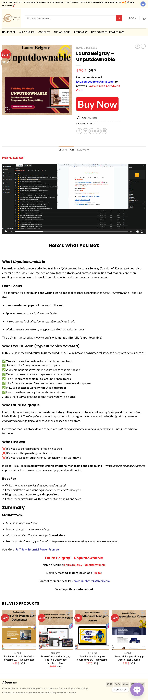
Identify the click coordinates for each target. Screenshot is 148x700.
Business (91, 47)
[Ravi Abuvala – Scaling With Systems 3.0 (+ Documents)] (19, 630)
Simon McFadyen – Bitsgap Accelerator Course (129, 658)
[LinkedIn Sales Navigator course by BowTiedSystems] (92, 630)
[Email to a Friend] (92, 131)
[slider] (71, 231)
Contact (44, 32)
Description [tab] (66, 149)
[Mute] (137, 231)
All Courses (27, 32)
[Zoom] (6, 110)
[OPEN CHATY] (137, 689)
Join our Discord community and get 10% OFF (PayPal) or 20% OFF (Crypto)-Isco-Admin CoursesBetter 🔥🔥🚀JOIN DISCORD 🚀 (68, 4)
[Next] (146, 641)
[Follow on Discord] (143, 4)
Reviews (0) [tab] (82, 149)
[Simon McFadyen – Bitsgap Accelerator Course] (129, 630)
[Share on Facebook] (79, 131)
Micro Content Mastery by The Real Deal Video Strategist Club (55, 660)
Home (79, 47)
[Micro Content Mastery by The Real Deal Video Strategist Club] (56, 630)
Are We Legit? (62, 32)
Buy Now (97, 104)
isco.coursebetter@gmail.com (95, 81)
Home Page (9, 32)
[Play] (5, 231)
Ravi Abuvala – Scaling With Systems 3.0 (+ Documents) (19, 658)
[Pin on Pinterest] (98, 131)
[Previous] (2, 641)
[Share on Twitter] (85, 131)
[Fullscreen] (142, 231)
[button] (74, 199)
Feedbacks (80, 32)
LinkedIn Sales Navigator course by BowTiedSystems (92, 658)
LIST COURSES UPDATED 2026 (107, 32)
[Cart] (144, 18)
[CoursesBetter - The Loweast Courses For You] (11, 18)
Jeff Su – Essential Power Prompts (38, 549)
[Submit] (119, 18)
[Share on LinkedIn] (104, 131)
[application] (74, 199)
